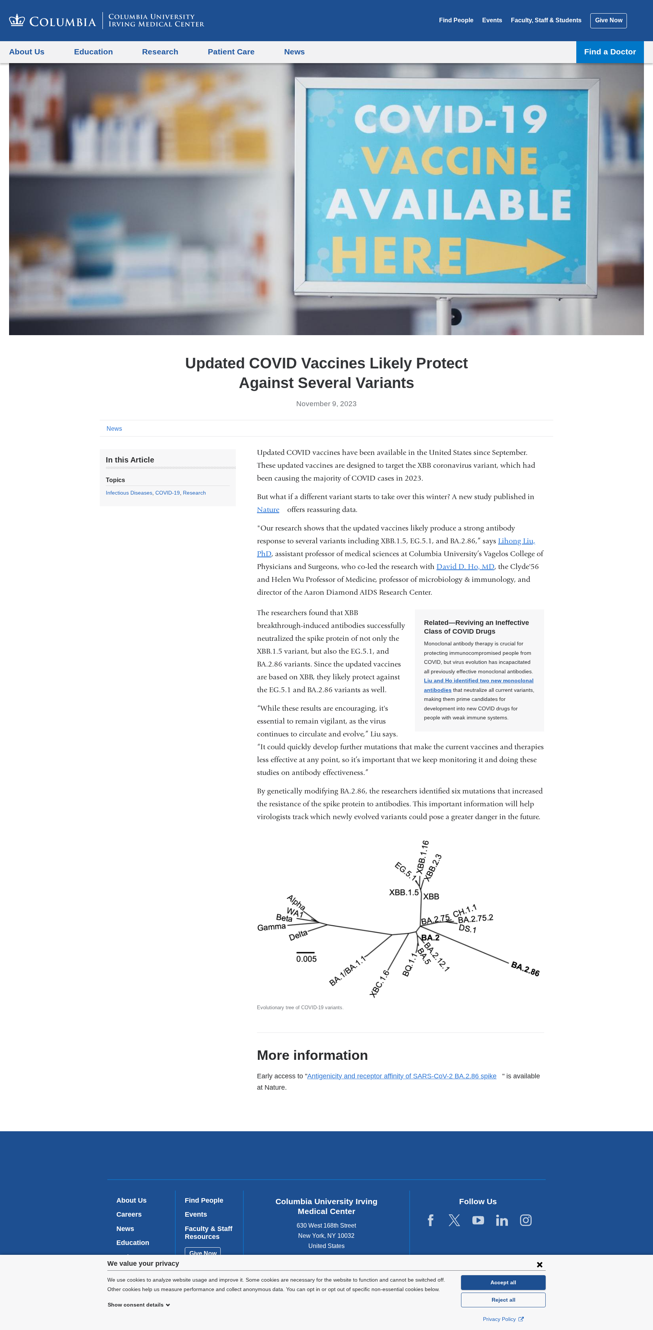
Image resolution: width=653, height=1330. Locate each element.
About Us (131, 1200)
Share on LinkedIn (536, 428)
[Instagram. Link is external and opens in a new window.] (526, 1220)
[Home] (106, 20)
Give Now (608, 20)
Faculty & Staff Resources (208, 1233)
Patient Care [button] (231, 51)
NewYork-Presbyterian (381, 1157)
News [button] (294, 51)
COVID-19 (167, 493)
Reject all (503, 1300)
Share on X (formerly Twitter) (523, 428)
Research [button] (160, 51)
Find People (456, 20)
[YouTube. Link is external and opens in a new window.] (478, 1220)
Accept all (503, 1282)
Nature (271, 509)
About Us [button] (27, 51)
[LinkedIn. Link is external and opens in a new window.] (502, 1220)
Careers (129, 1214)
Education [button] (93, 51)
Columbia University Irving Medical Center (278, 1155)
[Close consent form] (540, 1264)
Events (492, 20)
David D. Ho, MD (465, 566)
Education (132, 1242)
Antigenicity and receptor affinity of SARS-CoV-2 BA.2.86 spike (404, 1076)
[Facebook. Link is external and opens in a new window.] (430, 1220)
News (114, 428)
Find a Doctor (610, 51)
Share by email (548, 428)
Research (194, 493)
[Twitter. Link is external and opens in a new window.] (454, 1220)
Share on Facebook (511, 428)
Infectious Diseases (129, 493)
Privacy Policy (500, 1319)
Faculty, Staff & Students (546, 20)
